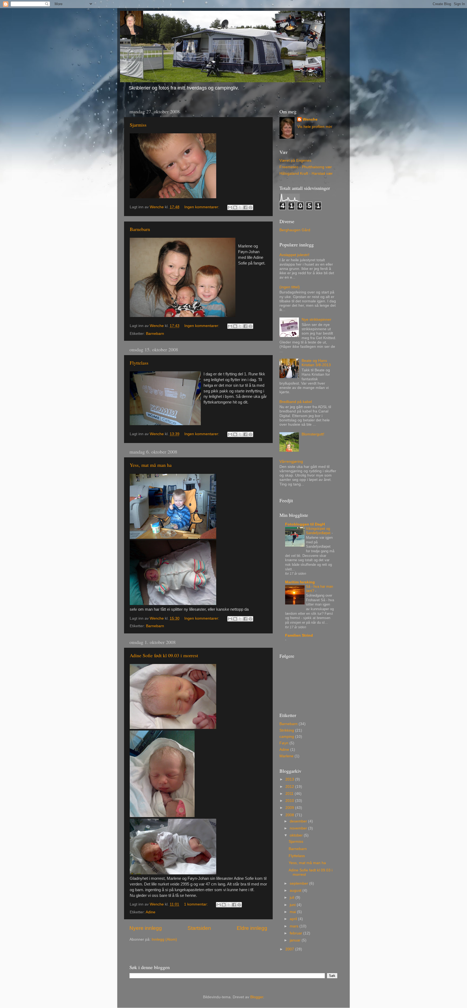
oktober (297, 835)
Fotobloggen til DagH (305, 524)
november (299, 828)
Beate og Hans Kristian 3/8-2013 (316, 363)
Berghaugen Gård (294, 230)
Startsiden (199, 928)
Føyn (283, 743)
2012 (290, 787)
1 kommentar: (196, 904)
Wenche (310, 119)
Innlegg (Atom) (164, 939)
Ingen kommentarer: (202, 207)
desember (299, 821)
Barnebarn (140, 229)
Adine (150, 912)
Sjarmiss (138, 124)
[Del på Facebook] (245, 207)
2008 (290, 815)
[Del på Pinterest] (250, 207)
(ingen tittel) (289, 287)
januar (296, 940)
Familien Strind (299, 635)
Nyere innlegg (145, 928)
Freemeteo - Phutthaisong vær (305, 167)
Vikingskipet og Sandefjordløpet (319, 531)
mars (294, 926)
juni (293, 905)
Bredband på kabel (295, 402)
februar (296, 933)
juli (292, 897)
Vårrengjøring (291, 462)
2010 (290, 801)
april (294, 919)
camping (286, 737)
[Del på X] (240, 207)
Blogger (256, 997)
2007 (290, 949)
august (296, 890)
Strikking (286, 730)
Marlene (286, 756)
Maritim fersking (300, 582)
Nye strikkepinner (316, 320)
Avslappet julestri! (294, 255)
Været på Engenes (295, 160)
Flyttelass (139, 362)
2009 (290, 808)
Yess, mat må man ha (151, 465)
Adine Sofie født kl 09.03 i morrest (164, 655)
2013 (290, 779)
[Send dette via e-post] (230, 207)
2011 (290, 794)
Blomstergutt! (313, 434)
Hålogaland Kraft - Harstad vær (306, 173)
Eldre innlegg (252, 928)
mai (293, 912)
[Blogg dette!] (235, 207)
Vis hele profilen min (314, 127)
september (299, 883)
